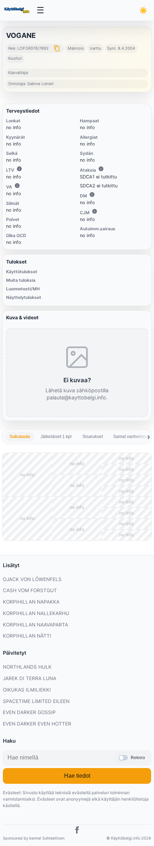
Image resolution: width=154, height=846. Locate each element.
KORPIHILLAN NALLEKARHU (36, 613)
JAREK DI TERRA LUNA (29, 678)
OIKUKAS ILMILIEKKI (27, 690)
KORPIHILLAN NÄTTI (27, 636)
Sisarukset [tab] (92, 436)
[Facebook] (77, 831)
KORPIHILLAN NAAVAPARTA (35, 625)
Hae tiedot (77, 776)
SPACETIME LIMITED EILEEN (36, 701)
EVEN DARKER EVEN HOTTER (37, 724)
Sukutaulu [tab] (20, 436)
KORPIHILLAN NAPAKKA (31, 602)
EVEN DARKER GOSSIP (29, 712)
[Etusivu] (17, 10)
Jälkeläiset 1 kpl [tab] (56, 436)
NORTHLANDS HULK (27, 667)
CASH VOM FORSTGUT (30, 590)
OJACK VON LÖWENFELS (32, 579)
